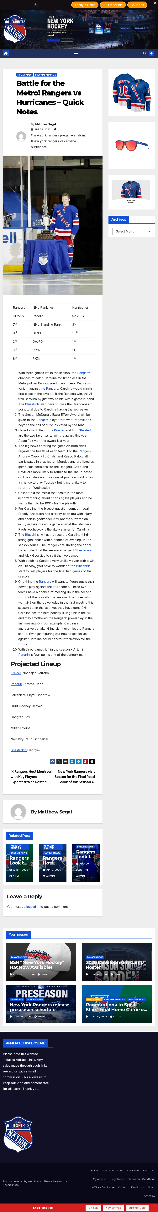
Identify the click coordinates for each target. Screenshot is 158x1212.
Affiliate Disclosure (103, 1187)
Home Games (25, 75)
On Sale (93, 1207)
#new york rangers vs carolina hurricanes (53, 144)
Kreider (60, 430)
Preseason (17, 999)
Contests (149, 1195)
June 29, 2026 (99, 974)
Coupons (137, 5)
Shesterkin (86, 430)
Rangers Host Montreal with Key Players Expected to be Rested (31, 776)
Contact (123, 1187)
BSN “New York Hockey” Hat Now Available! (37, 965)
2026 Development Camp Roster (115, 965)
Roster (95, 1170)
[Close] (155, 3)
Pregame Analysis (45, 75)
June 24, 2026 (23, 1016)
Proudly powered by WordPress (22, 1181)
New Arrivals (113, 1207)
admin (17, 876)
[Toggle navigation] (76, 53)
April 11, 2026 (98, 1016)
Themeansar (10, 1184)
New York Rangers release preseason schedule (39, 1007)
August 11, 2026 (24, 974)
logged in (32, 907)
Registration (118, 1178)
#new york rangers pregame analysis (58, 135)
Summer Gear (137, 1207)
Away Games (94, 999)
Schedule (108, 1170)
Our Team (149, 1170)
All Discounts (113, 5)
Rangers (83, 373)
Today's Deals (85, 5)
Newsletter (133, 1170)
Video (151, 1187)
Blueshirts (32, 404)
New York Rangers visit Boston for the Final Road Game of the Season (75, 776)
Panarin (24, 655)
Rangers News (19, 853)
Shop (120, 1170)
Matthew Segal (45, 124)
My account (100, 1178)
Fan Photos (138, 1187)
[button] (144, 53)
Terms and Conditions (142, 1178)
